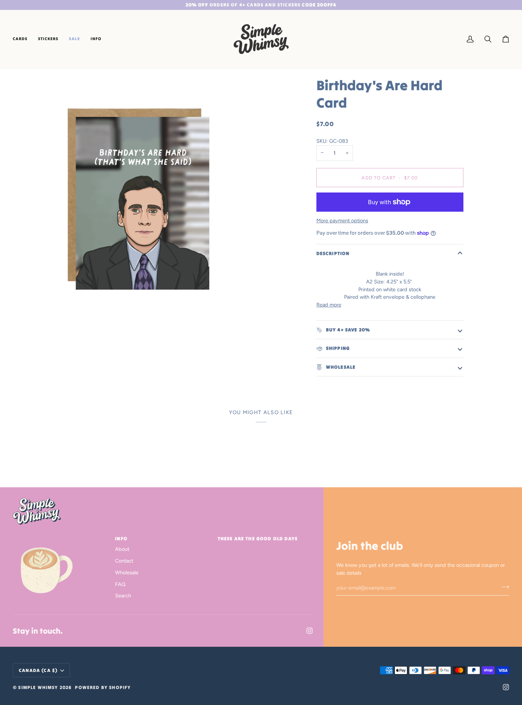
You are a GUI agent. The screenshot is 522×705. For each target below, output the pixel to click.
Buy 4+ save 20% (347, 330)
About (122, 549)
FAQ (120, 584)
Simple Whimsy (38, 687)
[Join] (503, 587)
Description (333, 253)
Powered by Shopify (103, 687)
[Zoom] (138, 199)
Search (123, 595)
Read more (328, 305)
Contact (124, 561)
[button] (23, 39)
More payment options (342, 220)
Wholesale (126, 572)
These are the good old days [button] (258, 539)
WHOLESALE (340, 367)
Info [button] (121, 539)
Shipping (337, 348)
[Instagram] (309, 631)
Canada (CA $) (38, 670)
